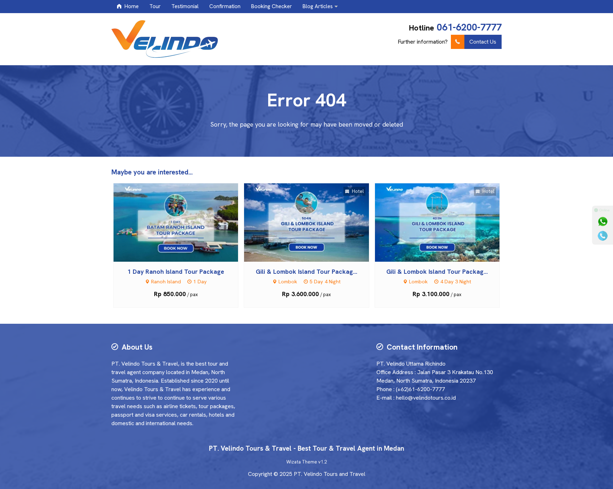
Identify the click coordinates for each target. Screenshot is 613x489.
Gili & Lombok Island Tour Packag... (306, 271)
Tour (155, 6)
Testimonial (185, 6)
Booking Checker (271, 6)
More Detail (182, 222)
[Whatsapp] (603, 221)
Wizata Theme (301, 462)
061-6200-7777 (469, 27)
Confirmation (225, 6)
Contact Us (482, 41)
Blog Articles (318, 6)
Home (131, 6)
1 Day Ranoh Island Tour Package (175, 271)
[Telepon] (603, 235)
